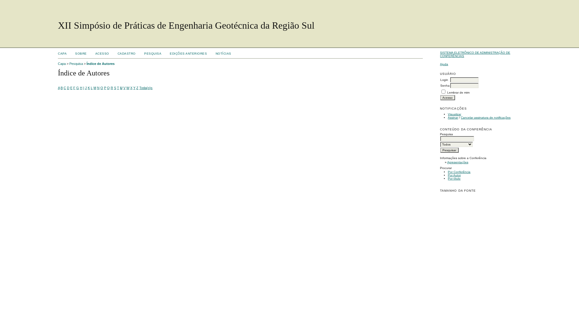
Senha (445, 85)
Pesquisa (152, 53)
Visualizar (454, 114)
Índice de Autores (101, 64)
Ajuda (444, 64)
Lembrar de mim (458, 92)
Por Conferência (459, 172)
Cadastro (127, 53)
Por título (454, 178)
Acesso (102, 53)
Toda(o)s (146, 88)
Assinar (453, 117)
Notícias (223, 53)
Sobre (81, 53)
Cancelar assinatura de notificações (486, 117)
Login (444, 80)
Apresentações (457, 162)
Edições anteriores (188, 53)
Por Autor (454, 175)
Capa (62, 53)
